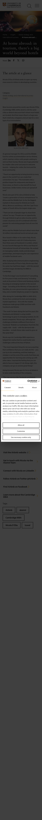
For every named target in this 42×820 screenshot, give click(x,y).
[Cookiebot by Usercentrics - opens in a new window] (29, 381)
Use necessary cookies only (21, 437)
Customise (21, 431)
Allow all (21, 425)
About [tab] (34, 387)
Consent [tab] (7, 387)
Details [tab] (21, 387)
